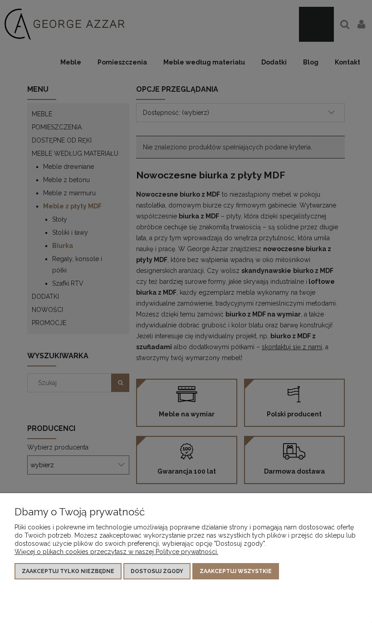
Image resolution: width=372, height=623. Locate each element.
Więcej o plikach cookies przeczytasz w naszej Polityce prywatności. (116, 551)
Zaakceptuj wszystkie (236, 571)
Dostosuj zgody (157, 571)
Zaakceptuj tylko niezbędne (68, 571)
